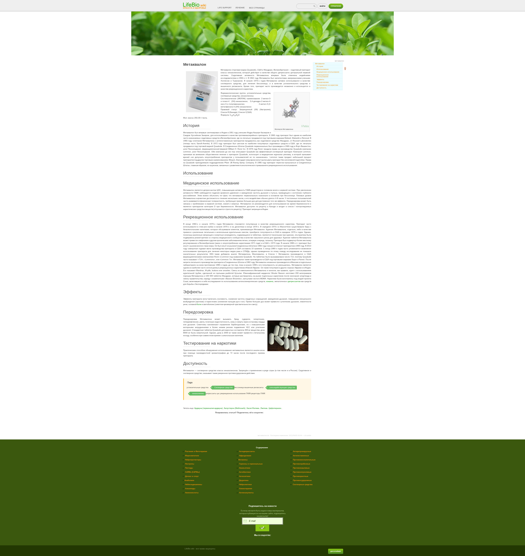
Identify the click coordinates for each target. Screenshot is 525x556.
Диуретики (243, 480)
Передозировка (323, 82)
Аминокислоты (192, 493)
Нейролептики (245, 484)
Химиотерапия (245, 489)
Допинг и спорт (192, 476)
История (320, 66)
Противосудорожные (302, 480)
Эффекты (320, 79)
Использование (323, 69)
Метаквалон (320, 64)
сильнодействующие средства (282, 387)
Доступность (321, 88)
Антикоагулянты (246, 493)
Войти (322, 6)
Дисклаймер (335, 551)
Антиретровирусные (302, 451)
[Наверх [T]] (345, 68)
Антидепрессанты (247, 451)
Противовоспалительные (304, 460)
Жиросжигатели (192, 456)
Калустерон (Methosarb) (235, 408)
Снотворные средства (223, 387)
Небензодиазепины (193, 484)
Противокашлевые (301, 468)
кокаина (269, 281)
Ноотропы (189, 464)
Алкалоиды (190, 489)
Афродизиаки (245, 456)
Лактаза (264, 408)
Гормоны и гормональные (250, 464)
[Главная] (195, 5)
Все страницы (257, 8)
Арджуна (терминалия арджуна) (208, 408)
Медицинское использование (328, 72)
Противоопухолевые (302, 472)
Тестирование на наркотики (327, 85)
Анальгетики (244, 468)
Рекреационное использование (323, 76)
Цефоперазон (275, 408)
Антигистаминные (301, 456)
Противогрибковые (301, 464)
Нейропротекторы (193, 460)
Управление (336, 6)
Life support (225, 8)
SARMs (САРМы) (192, 472)
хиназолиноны (198, 393)
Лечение (240, 8)
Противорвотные (300, 476)
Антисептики (244, 476)
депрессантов (294, 281)
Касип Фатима (253, 408)
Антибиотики (245, 472)
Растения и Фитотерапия (196, 451)
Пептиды (189, 468)
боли (199, 304)
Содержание (262, 448)
